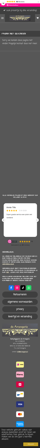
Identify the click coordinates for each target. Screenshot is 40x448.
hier (7, 272)
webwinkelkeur (8, 264)
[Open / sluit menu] (2, 18)
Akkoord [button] (31, 444)
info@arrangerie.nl (22, 352)
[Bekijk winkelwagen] (37, 18)
